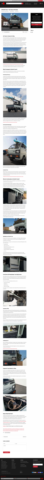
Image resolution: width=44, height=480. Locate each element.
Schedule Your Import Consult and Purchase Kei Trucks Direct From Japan (13, 64)
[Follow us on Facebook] (31, 32)
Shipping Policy (14, 463)
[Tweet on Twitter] (7, 32)
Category (28, 477)
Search (42, 478)
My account (35, 3)
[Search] (22, 3)
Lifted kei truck (22, 429)
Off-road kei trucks (11, 430)
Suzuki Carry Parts (3, 463)
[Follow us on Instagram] (32, 32)
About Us (13, 462)
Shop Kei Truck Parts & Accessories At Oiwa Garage (10, 122)
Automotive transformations (8, 428)
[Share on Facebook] (4, 32)
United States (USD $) (4, 471)
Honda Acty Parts (3, 461)
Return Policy (13, 464)
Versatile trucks (16, 430)
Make (1, 477)
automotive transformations (5, 11)
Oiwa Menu (2, 6)
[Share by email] (8, 32)
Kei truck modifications (17, 429)
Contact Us (13, 461)
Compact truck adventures (15, 428)
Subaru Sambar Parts (4, 462)
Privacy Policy (13, 465)
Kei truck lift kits (11, 429)
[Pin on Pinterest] (6, 32)
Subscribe (41, 0)
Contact (4, 426)
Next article (24, 436)
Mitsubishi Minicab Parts (4, 465)
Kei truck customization (6, 429)
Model (14, 477)
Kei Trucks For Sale (3, 468)
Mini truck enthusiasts (6, 430)
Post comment (6, 452)
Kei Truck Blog (13, 468)
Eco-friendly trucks (21, 428)
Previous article (6, 436)
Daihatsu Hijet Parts (3, 464)
